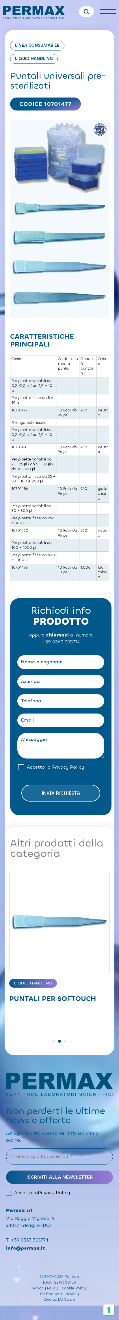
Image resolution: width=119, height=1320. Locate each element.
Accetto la (55, 767)
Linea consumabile (37, 45)
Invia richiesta (61, 793)
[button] (47, 1041)
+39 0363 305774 (61, 642)
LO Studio (67, 1299)
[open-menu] (107, 11)
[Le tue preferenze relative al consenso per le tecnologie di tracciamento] (108, 1309)
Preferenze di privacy (59, 1293)
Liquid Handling (34, 58)
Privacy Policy (68, 767)
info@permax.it (25, 1248)
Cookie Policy (74, 1288)
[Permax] (34, 12)
